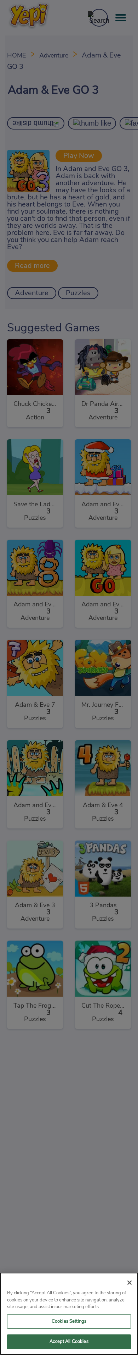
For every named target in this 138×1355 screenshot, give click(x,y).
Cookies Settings (69, 1321)
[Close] (129, 1282)
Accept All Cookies (69, 1341)
